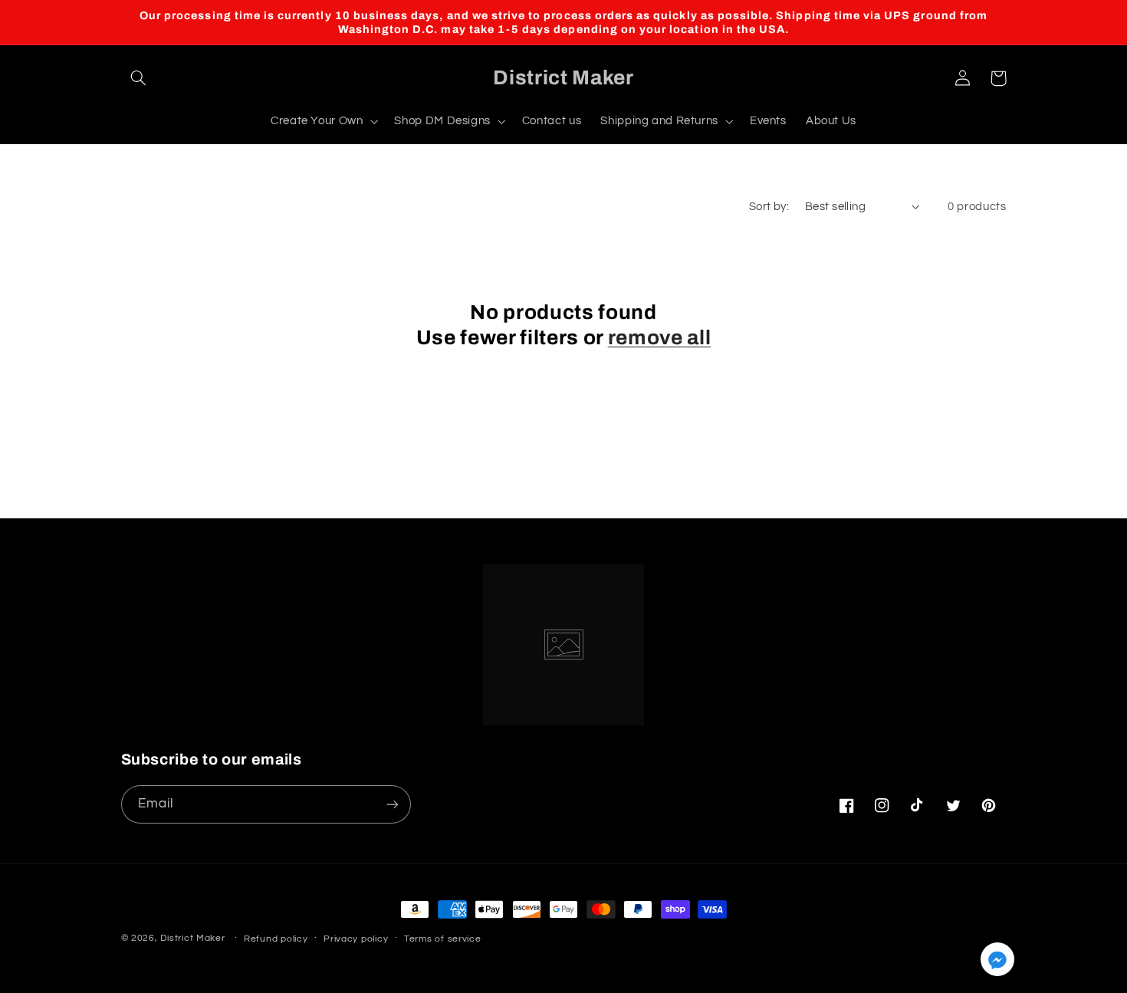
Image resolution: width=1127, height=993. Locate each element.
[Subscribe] (391, 804)
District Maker (192, 938)
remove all (659, 338)
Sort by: (769, 206)
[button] (138, 78)
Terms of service (442, 939)
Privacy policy (356, 939)
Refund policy (276, 939)
